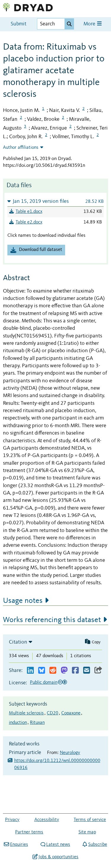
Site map (87, 832)
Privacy (12, 819)
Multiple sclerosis (26, 713)
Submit (18, 24)
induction (18, 722)
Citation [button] (18, 642)
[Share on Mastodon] (64, 670)
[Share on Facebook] (75, 670)
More (89, 24)
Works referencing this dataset (52, 620)
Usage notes (23, 601)
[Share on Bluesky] (41, 670)
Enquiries (19, 844)
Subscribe (97, 844)
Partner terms (29, 832)
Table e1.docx (29, 211)
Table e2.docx (29, 222)
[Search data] (69, 24)
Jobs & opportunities (58, 857)
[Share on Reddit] (52, 670)
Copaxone (71, 713)
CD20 (52, 713)
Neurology (70, 752)
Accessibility (46, 819)
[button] (55, 201)
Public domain (43, 682)
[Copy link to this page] (98, 671)
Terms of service (90, 819)
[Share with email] (86, 670)
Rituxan (37, 722)
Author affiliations (20, 147)
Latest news (58, 844)
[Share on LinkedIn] (30, 670)
